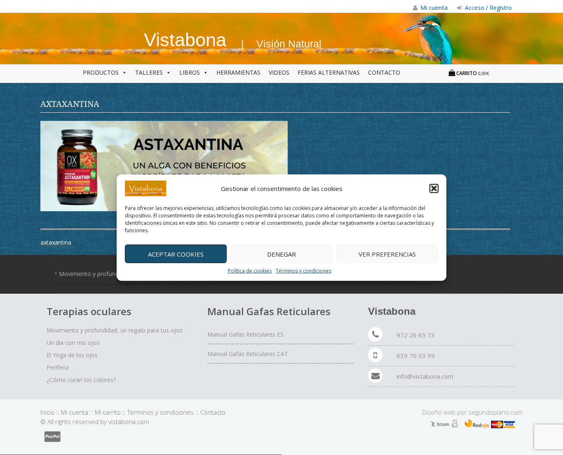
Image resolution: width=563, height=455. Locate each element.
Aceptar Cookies (176, 254)
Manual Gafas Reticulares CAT (247, 354)
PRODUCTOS (101, 72)
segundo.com (496, 412)
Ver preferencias (387, 254)
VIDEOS (279, 72)
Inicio (47, 412)
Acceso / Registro (487, 8)
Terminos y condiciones (160, 412)
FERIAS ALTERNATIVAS (329, 72)
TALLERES (149, 72)
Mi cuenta (74, 412)
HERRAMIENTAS (238, 72)
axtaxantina (55, 242)
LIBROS (189, 72)
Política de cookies (250, 270)
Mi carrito (108, 412)
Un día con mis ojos (73, 343)
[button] (434, 188)
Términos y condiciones (303, 270)
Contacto (212, 412)
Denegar (281, 254)
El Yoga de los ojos (72, 355)
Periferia (58, 367)
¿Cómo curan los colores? (81, 380)
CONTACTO (384, 72)
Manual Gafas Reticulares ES (245, 334)
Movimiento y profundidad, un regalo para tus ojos (115, 330)
